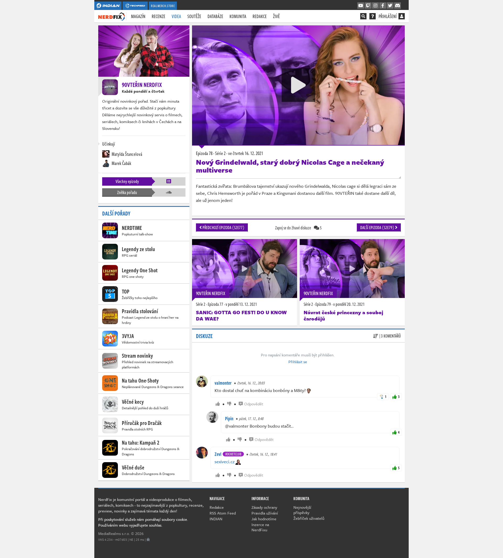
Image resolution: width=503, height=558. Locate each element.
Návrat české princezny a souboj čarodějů (343, 315)
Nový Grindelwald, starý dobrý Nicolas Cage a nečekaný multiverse (290, 166)
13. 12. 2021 (241, 304)
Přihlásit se (297, 361)
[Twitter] (390, 5)
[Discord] (397, 5)
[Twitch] (368, 5)
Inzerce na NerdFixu (260, 527)
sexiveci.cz (224, 461)
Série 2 (200, 304)
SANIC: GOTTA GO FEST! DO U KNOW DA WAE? (241, 315)
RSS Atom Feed (223, 513)
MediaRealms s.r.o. (114, 533)
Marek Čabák (121, 163)
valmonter (223, 383)
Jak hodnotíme (264, 518)
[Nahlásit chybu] (148, 539)
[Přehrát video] (298, 85)
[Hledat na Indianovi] (363, 16)
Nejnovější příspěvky (302, 510)
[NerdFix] (111, 16)
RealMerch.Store (163, 5)
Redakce (260, 16)
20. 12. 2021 (349, 304)
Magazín (138, 16)
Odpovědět (253, 404)
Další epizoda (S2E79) (377, 227)
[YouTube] (360, 5)
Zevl (218, 454)
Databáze (215, 16)
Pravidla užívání (265, 513)
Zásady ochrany (264, 507)
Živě (276, 16)
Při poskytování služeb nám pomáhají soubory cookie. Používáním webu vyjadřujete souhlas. (143, 522)
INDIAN (216, 518)
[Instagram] (375, 5)
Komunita (237, 16)
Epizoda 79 (323, 304)
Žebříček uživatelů (308, 518)
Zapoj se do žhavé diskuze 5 (298, 228)
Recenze (158, 16)
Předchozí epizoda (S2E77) (223, 227)
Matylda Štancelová (126, 154)
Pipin (229, 418)
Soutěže (194, 16)
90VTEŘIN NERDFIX (210, 293)
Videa (176, 16)
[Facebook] (382, 5)
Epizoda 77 (215, 304)
